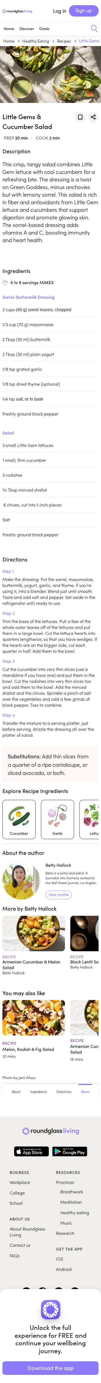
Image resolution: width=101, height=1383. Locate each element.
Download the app (50, 1367)
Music (66, 1223)
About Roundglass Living (27, 1232)
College (17, 1193)
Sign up (83, 10)
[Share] (93, 117)
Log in (59, 11)
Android (64, 1269)
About (16, 1091)
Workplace (20, 1182)
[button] (92, 28)
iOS (59, 1259)
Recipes (64, 41)
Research (65, 1233)
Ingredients (38, 1091)
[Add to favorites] (80, 117)
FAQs (15, 1255)
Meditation (71, 1202)
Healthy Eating (36, 41)
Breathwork (71, 1191)
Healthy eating (74, 1212)
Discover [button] (26, 28)
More (85, 1091)
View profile (58, 894)
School (16, 1203)
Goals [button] (44, 28)
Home (9, 28)
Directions (64, 1091)
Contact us (20, 1245)
